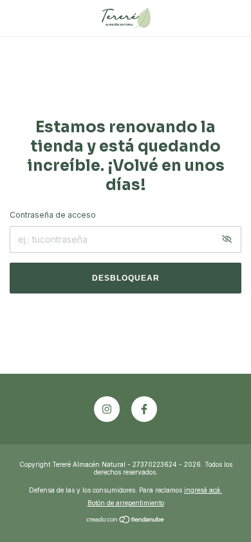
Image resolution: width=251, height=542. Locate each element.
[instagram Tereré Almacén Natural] (107, 409)
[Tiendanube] (126, 520)
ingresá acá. (203, 490)
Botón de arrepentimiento (126, 503)
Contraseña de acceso (53, 215)
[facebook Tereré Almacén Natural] (144, 409)
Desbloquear (126, 278)
